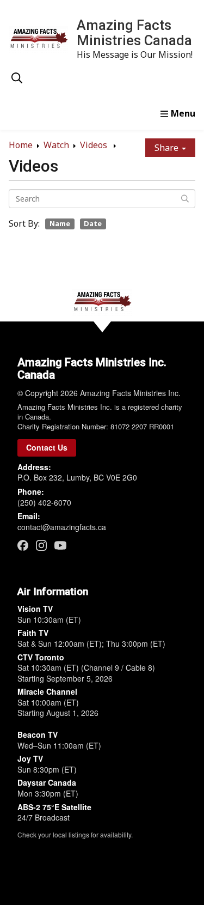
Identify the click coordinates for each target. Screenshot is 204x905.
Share (167, 148)
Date (93, 223)
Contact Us (46, 447)
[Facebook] (22, 545)
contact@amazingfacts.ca (61, 526)
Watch (56, 145)
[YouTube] (60, 545)
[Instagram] (41, 545)
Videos (94, 145)
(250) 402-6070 (44, 502)
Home (21, 145)
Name (60, 223)
